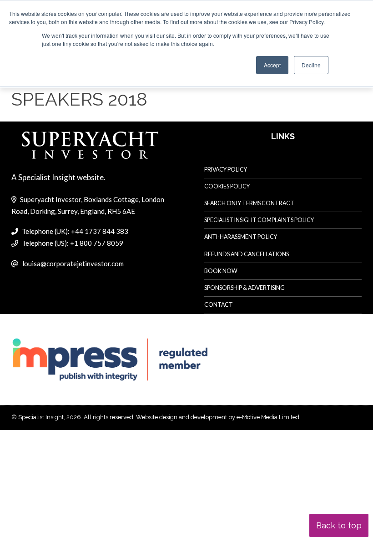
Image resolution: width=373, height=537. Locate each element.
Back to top (339, 525)
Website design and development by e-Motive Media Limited (217, 417)
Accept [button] (272, 65)
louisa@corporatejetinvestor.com (73, 263)
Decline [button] (311, 65)
